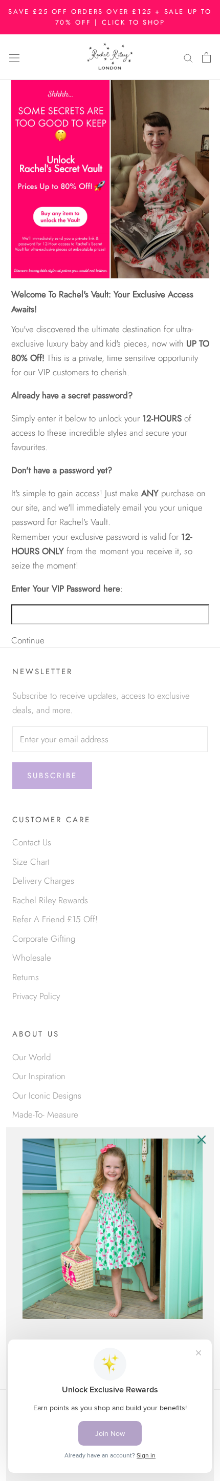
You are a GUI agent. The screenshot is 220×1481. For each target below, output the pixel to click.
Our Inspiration (38, 1076)
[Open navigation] (14, 57)
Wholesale (31, 957)
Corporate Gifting (43, 938)
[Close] (201, 1139)
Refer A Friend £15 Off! (55, 919)
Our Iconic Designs (46, 1095)
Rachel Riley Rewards (50, 900)
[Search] (188, 57)
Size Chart (31, 862)
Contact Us (31, 842)
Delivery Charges (43, 881)
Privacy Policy (36, 996)
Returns (25, 977)
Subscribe (52, 775)
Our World (31, 1057)
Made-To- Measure (45, 1114)
